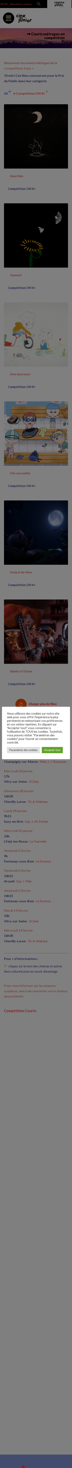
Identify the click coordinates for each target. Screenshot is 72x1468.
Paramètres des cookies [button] (23, 750)
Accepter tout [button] (52, 750)
